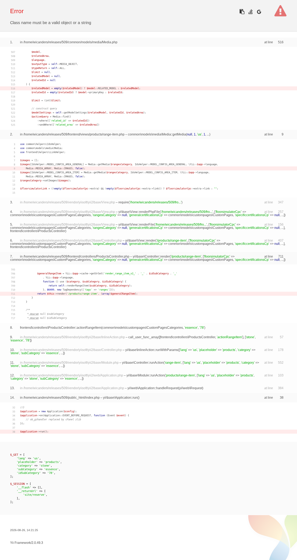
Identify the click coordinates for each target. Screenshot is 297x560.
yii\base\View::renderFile (136, 224)
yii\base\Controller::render (151, 256)
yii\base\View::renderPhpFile (139, 211)
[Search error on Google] (258, 11)
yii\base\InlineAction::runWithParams (151, 350)
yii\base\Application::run (120, 397)
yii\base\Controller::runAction (142, 362)
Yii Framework (20, 542)
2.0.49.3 (37, 542)
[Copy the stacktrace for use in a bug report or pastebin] (241, 11)
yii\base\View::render (140, 240)
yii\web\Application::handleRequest (152, 388)
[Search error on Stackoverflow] (250, 11)
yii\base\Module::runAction (145, 375)
